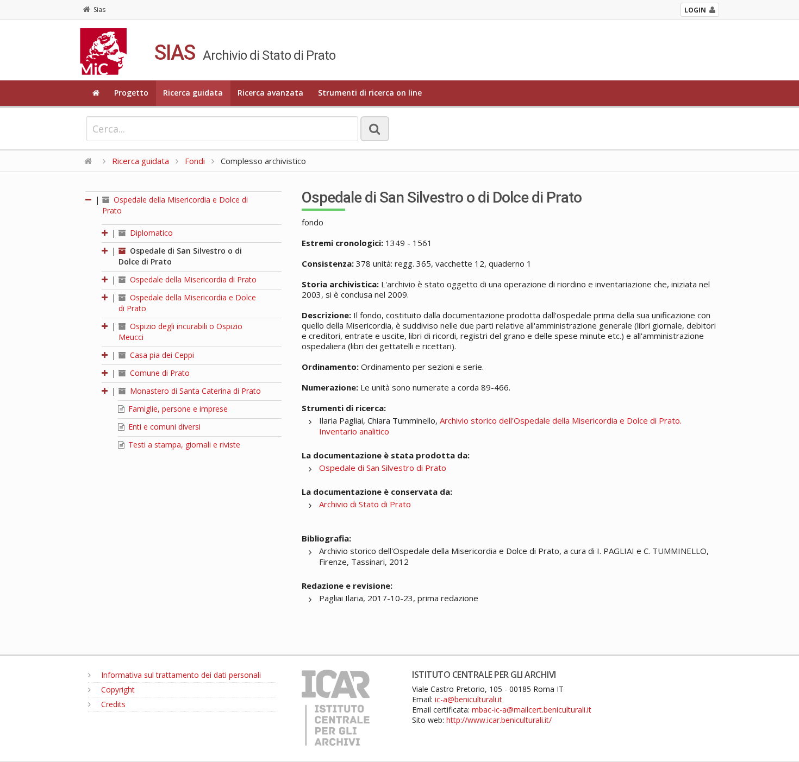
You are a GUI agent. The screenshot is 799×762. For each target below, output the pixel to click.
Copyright (117, 689)
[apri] (105, 233)
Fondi (195, 160)
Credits (112, 704)
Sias (99, 9)
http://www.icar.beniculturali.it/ (499, 720)
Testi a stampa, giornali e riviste (183, 444)
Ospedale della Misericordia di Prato (192, 279)
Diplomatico (150, 233)
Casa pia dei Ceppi (161, 355)
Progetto (131, 92)
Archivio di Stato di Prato (365, 504)
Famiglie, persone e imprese (177, 409)
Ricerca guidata (193, 92)
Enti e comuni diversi (163, 426)
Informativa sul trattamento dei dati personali (180, 675)
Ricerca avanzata (270, 92)
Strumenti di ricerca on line (370, 92)
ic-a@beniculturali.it (468, 699)
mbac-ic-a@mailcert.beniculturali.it (531, 709)
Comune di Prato (159, 373)
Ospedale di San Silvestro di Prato (382, 467)
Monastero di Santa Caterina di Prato (194, 391)
